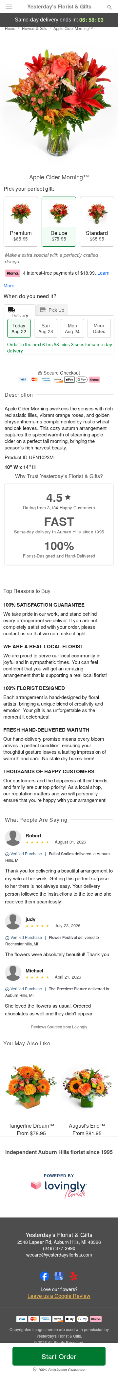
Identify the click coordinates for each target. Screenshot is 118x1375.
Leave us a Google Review (59, 1295)
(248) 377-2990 (59, 1248)
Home (10, 28)
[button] (104, 1360)
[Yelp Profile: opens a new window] (73, 1276)
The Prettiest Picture (68, 989)
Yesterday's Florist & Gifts (59, 6)
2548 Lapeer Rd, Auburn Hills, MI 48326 (59, 1242)
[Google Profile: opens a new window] (59, 1276)
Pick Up (56, 310)
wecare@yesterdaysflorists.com (59, 1254)
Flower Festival (63, 937)
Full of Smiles (61, 854)
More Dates (99, 328)
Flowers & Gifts (34, 28)
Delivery (19, 314)
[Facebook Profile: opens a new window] (44, 1276)
